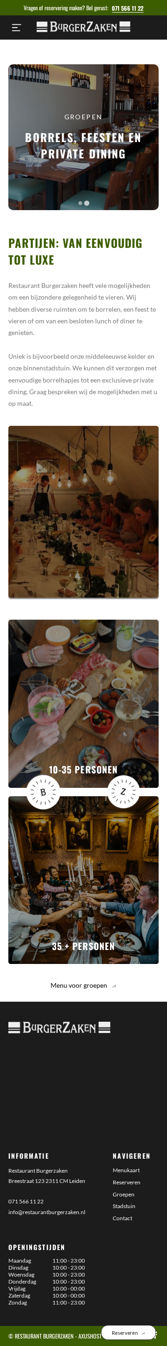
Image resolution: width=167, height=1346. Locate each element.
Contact (122, 1218)
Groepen (124, 1194)
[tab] (80, 203)
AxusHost (90, 1336)
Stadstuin (124, 1206)
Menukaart (126, 1170)
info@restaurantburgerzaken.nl (46, 1212)
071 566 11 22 (127, 8)
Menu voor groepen (83, 985)
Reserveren (127, 1182)
